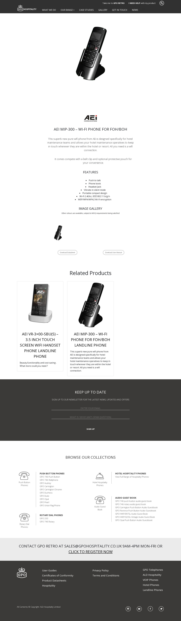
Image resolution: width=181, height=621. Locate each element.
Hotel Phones (151, 585)
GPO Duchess (46, 492)
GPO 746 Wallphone (49, 480)
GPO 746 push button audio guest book (133, 501)
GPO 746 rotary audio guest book (130, 504)
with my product (142, 3)
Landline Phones (153, 590)
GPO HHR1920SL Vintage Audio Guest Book (135, 517)
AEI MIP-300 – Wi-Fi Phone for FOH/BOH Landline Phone (90, 339)
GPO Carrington (47, 486)
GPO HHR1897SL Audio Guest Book (131, 513)
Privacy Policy (100, 570)
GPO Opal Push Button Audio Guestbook (133, 520)
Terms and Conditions (105, 575)
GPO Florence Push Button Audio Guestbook (135, 510)
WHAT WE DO (49, 9)
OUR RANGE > (67, 9)
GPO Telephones (153, 569)
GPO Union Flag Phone (50, 505)
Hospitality (48, 585)
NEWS (135, 9)
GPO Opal (44, 499)
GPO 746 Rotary (47, 521)
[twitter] (161, 609)
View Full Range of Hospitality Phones (132, 476)
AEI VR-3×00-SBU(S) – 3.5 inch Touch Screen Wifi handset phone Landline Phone (40, 345)
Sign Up (91, 429)
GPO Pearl (44, 502)
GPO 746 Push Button (50, 476)
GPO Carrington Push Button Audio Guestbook (136, 507)
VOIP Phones (150, 580)
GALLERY (102, 9)
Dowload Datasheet (67, 252)
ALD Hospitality (152, 575)
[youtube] (139, 609)
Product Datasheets (54, 580)
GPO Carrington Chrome (51, 489)
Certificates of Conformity (57, 575)
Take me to (113, 3)
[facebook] (150, 609)
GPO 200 (44, 518)
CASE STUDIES (86, 9)
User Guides (49, 570)
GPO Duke (44, 496)
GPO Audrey (45, 483)
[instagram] (128, 609)
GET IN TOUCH (119, 9)
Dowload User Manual (113, 252)
